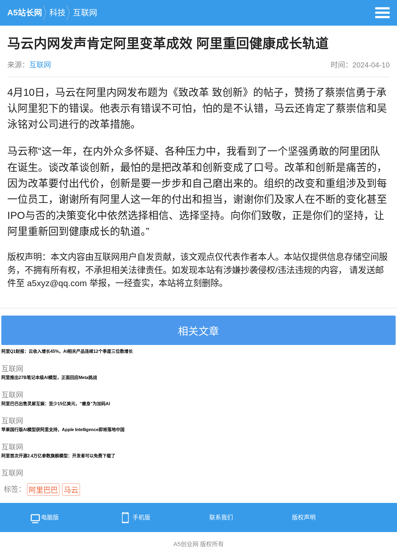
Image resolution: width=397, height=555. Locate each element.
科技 (57, 12)
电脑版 (50, 517)
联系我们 (221, 517)
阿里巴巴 (43, 490)
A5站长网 (24, 12)
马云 (71, 490)
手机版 (141, 517)
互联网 (85, 12)
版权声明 (304, 517)
